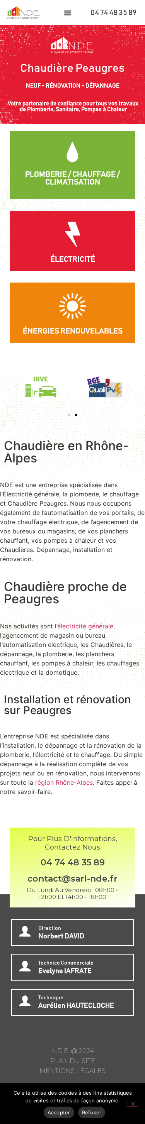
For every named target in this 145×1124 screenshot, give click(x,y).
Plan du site (72, 1061)
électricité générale (85, 626)
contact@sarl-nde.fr (72, 878)
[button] (67, 13)
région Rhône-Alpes (64, 782)
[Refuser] (132, 1103)
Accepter (59, 1112)
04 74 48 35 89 (113, 13)
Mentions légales (72, 1071)
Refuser (92, 1112)
